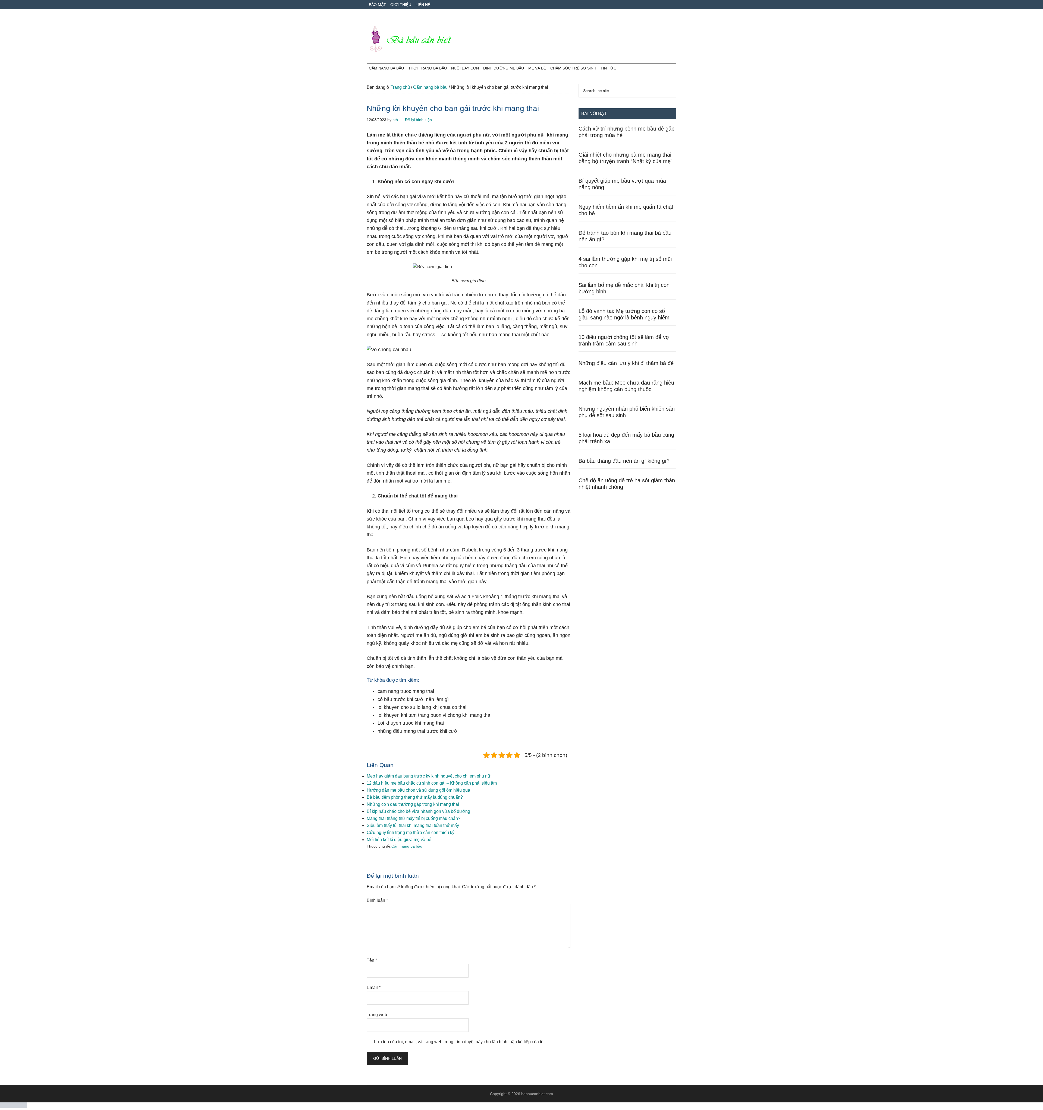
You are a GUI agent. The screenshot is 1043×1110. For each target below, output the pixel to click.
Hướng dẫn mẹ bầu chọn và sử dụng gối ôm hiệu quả (418, 790)
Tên (372, 960)
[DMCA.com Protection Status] (13, 1106)
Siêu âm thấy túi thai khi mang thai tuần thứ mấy (413, 825)
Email (374, 987)
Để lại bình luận (418, 120)
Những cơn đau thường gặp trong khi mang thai (413, 804)
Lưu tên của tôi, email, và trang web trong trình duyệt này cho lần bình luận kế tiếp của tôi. (460, 1041)
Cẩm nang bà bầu (406, 846)
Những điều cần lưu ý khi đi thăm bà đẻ (626, 363)
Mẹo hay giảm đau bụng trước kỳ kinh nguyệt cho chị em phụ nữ (429, 776)
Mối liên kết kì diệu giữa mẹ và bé (399, 839)
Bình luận (377, 900)
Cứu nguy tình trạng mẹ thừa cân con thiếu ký (410, 832)
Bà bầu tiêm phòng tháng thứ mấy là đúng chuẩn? (415, 797)
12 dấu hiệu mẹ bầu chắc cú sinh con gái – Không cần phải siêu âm (432, 783)
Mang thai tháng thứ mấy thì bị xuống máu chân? (413, 818)
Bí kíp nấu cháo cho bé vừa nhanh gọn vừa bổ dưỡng (418, 811)
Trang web (377, 1014)
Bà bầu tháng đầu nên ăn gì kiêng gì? (624, 461)
